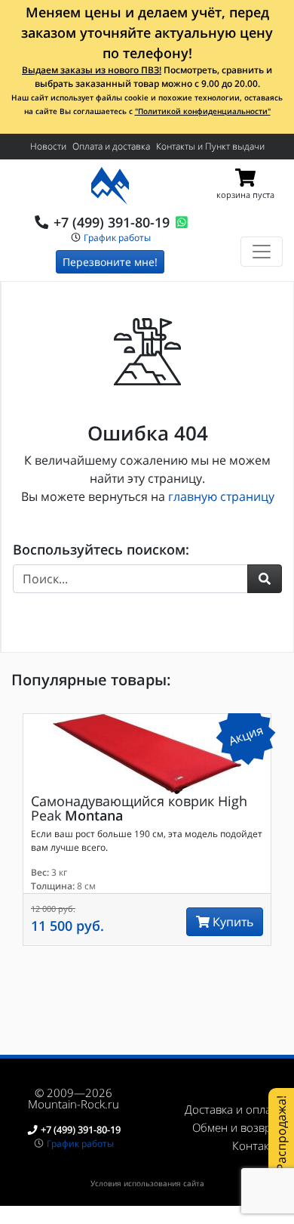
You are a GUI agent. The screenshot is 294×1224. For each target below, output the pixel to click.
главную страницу (221, 496)
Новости (48, 146)
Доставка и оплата (234, 1109)
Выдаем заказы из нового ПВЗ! (91, 69)
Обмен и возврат (237, 1127)
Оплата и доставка (111, 146)
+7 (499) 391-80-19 (112, 222)
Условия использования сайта (147, 1183)
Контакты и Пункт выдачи (210, 146)
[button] (264, 578)
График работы (117, 237)
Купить (231, 921)
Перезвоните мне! (110, 262)
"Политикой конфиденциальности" (203, 111)
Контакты (257, 1145)
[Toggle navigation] (261, 251)
